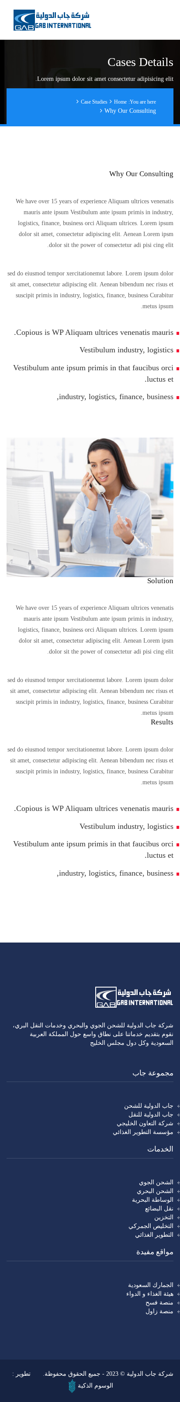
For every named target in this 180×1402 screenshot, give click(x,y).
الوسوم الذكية (95, 1385)
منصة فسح (159, 1302)
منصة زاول (159, 1311)
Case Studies (94, 102)
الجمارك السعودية (150, 1285)
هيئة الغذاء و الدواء (149, 1294)
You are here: (142, 102)
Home (120, 102)
